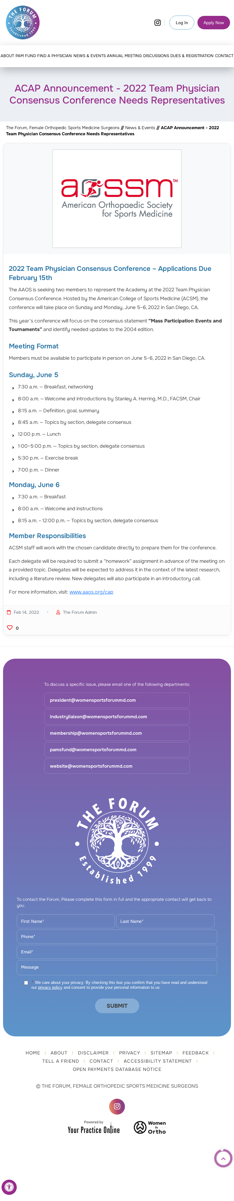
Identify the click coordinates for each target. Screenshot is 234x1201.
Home (33, 1053)
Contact (101, 1061)
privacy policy (50, 987)
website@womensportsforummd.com (91, 766)
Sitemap (161, 1053)
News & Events (140, 127)
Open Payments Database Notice (117, 1069)
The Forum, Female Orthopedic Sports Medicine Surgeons (62, 127)
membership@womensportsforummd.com (96, 733)
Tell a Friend (60, 1061)
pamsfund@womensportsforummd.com (93, 750)
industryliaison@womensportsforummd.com (98, 717)
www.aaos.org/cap (91, 592)
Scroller (223, 1158)
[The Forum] (22, 22)
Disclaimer (93, 1053)
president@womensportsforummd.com (93, 700)
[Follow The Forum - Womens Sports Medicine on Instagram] (157, 22)
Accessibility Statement (158, 1061)
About (59, 1053)
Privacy (129, 1053)
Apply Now (214, 22)
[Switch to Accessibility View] (9, 1187)
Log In (182, 22)
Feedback (196, 1053)
